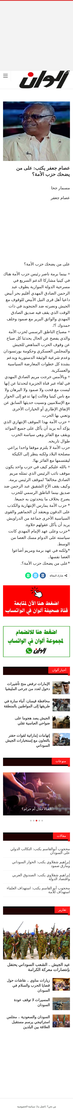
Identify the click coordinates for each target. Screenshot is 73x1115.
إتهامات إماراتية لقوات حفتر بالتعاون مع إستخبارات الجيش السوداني (27, 740)
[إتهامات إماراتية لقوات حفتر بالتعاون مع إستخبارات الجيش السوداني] (61, 739)
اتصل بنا (41, 1106)
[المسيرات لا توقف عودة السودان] (61, 1003)
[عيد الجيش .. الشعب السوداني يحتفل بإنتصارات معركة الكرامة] (36, 940)
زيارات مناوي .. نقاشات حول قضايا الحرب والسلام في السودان (28, 985)
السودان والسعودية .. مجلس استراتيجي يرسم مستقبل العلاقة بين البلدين (28, 1022)
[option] (36, 796)
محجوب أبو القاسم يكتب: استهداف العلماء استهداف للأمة (38, 890)
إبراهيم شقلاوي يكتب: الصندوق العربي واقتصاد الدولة (41, 877)
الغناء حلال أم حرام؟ (37, 809)
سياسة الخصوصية (26, 1106)
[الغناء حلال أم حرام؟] (36, 794)
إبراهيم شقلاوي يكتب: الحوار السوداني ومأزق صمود (41, 864)
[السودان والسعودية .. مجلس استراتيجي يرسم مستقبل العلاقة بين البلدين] (61, 1021)
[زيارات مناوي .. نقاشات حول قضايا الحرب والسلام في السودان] (61, 984)
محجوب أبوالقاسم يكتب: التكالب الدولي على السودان (40, 851)
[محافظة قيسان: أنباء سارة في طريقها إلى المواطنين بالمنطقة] (61, 705)
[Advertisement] (36, 29)
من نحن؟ (51, 1106)
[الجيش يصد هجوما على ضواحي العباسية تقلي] (61, 722)
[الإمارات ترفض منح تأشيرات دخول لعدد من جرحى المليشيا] (61, 687)
